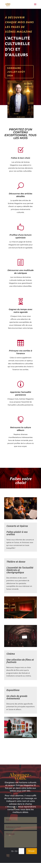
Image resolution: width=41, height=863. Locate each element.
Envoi (32, 851)
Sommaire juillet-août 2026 (16, 72)
